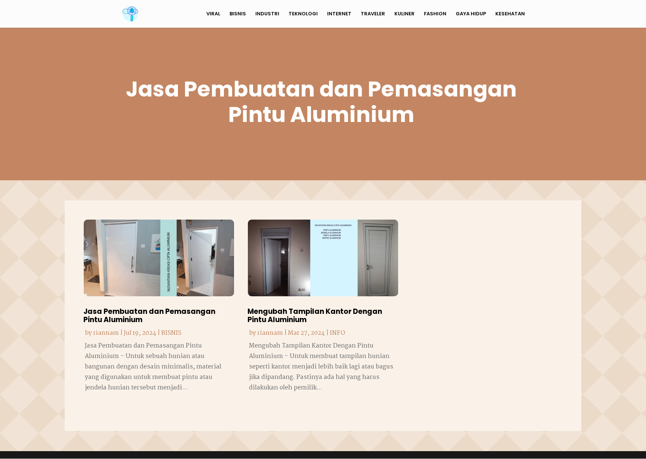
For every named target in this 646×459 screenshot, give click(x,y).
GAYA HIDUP (471, 14)
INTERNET (339, 14)
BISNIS (238, 14)
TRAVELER (373, 14)
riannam (106, 333)
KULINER (404, 14)
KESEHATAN (510, 14)
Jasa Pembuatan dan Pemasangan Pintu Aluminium (149, 315)
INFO (337, 333)
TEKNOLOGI (303, 14)
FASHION (435, 14)
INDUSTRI (267, 14)
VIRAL (213, 14)
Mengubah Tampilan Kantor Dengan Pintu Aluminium (314, 315)
